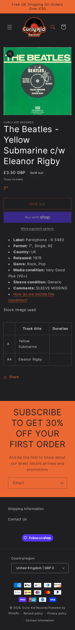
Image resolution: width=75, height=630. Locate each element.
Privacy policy (57, 613)
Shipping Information (26, 509)
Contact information (40, 620)
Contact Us (17, 519)
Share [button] (14, 377)
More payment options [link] (37, 228)
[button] (9, 27)
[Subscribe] (61, 483)
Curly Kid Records (35, 607)
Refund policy (33, 613)
